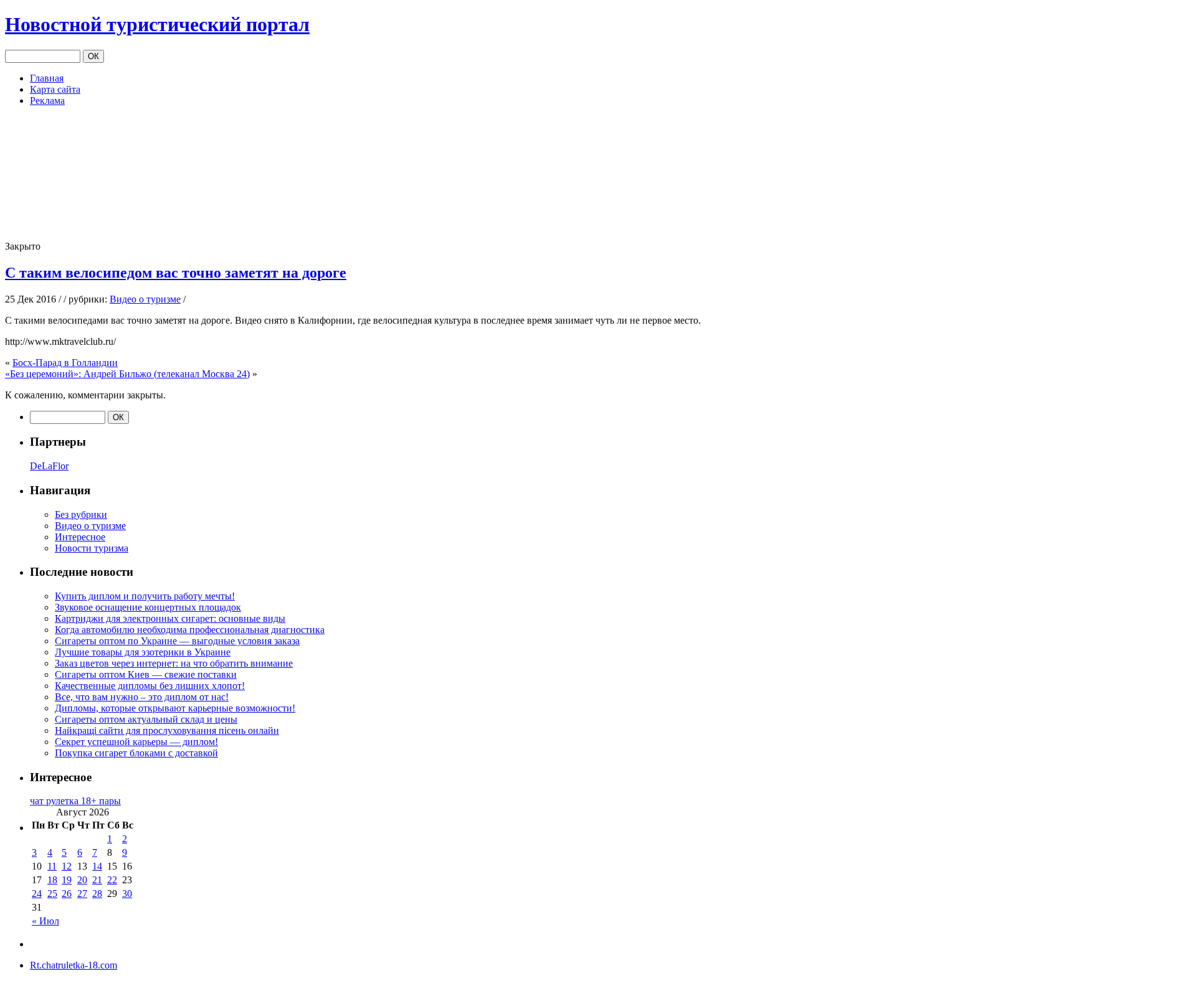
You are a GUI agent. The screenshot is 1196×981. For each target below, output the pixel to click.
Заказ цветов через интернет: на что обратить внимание (174, 663)
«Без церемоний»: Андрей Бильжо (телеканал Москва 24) (127, 373)
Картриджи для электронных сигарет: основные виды (170, 618)
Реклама (47, 100)
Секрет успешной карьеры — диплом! (136, 741)
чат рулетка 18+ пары (75, 801)
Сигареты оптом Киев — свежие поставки (146, 674)
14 (97, 866)
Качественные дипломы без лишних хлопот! (150, 685)
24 (37, 893)
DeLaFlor (49, 466)
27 (82, 893)
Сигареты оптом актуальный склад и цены (146, 719)
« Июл (45, 921)
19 (67, 880)
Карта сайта (55, 89)
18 (52, 880)
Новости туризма (91, 548)
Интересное (80, 537)
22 (112, 880)
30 (127, 893)
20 (82, 880)
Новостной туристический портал (157, 24)
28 (97, 893)
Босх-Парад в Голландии (65, 362)
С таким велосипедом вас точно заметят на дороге (175, 273)
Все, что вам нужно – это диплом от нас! (142, 697)
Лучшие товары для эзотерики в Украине (142, 652)
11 (52, 866)
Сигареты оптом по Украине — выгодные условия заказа (177, 641)
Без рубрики (81, 514)
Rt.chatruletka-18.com (73, 965)
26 (67, 893)
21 (97, 880)
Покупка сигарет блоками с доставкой (136, 753)
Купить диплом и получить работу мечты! (145, 596)
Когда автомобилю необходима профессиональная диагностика (190, 629)
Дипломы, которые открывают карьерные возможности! (175, 708)
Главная (47, 78)
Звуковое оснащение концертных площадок (148, 607)
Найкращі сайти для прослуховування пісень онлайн (167, 730)
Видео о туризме (145, 299)
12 (67, 866)
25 (52, 893)
